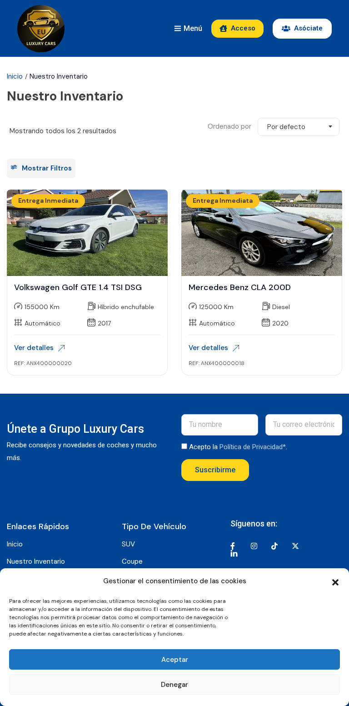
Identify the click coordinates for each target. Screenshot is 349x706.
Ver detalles (34, 347)
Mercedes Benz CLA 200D (240, 287)
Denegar (174, 684)
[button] (335, 581)
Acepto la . (238, 447)
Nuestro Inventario (36, 561)
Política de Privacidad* (252, 447)
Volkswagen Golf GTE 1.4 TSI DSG (78, 287)
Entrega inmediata (48, 200)
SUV (128, 544)
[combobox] (298, 127)
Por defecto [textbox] (286, 126)
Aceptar (174, 659)
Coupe (132, 561)
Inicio (15, 76)
